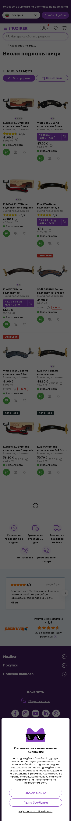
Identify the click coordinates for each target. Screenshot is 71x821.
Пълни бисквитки (35, 802)
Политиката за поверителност (40, 781)
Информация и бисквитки (35, 811)
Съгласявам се (35, 793)
